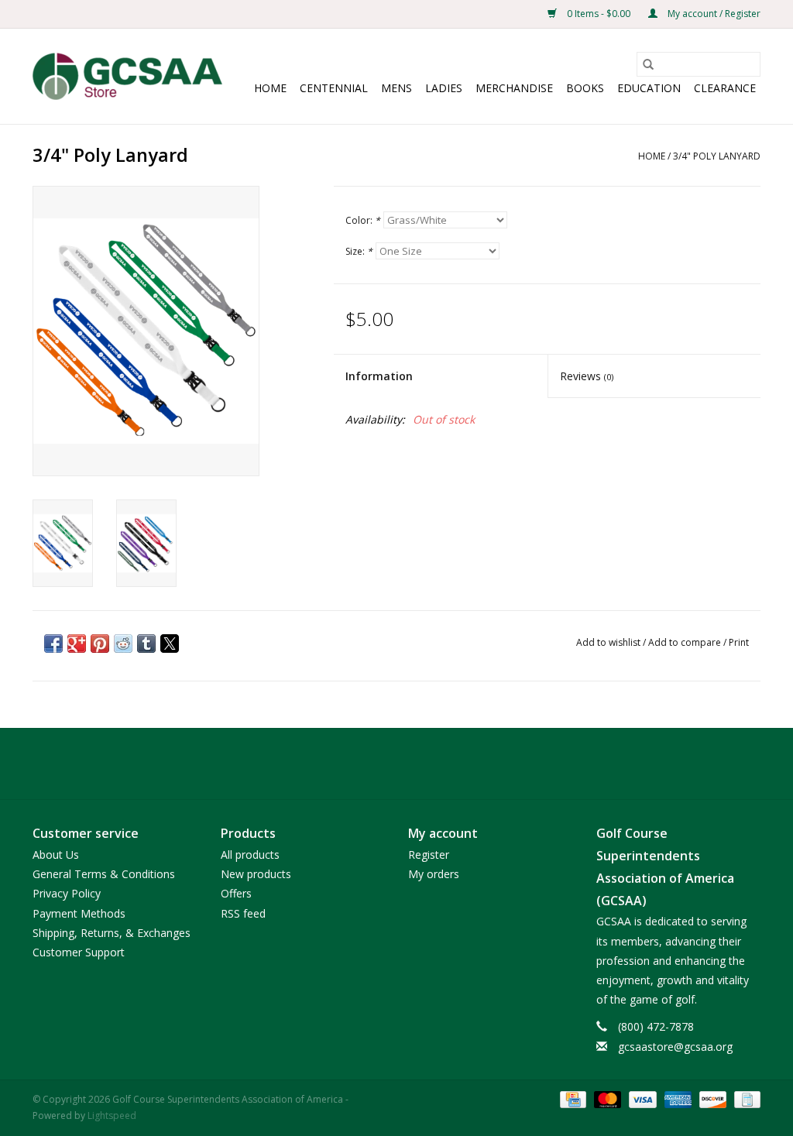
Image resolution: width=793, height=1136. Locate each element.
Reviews (586, 376)
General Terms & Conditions (104, 874)
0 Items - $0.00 (599, 13)
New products (256, 874)
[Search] (648, 64)
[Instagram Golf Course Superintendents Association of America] (424, 763)
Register (428, 854)
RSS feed (243, 913)
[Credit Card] (571, 1098)
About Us (56, 854)
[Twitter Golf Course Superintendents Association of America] (396, 763)
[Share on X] (169, 643)
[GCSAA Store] (127, 76)
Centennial (334, 88)
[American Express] (676, 1098)
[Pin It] (100, 643)
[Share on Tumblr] (146, 643)
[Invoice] (744, 1098)
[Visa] (640, 1098)
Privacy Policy (67, 893)
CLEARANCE (725, 88)
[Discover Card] (711, 1098)
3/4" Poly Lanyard (716, 156)
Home (270, 88)
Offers (236, 893)
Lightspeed (112, 1115)
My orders (433, 874)
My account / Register (712, 13)
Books (585, 88)
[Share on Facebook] (53, 643)
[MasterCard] (606, 1098)
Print (739, 642)
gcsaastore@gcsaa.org (675, 1046)
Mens (396, 88)
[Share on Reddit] (123, 643)
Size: (358, 251)
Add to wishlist (609, 642)
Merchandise (514, 88)
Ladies (443, 88)
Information (379, 376)
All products (250, 854)
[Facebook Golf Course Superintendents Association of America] (368, 763)
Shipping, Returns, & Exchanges (112, 932)
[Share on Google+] (76, 643)
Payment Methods (79, 913)
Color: (362, 220)
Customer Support (79, 952)
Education (649, 88)
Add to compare (685, 642)
